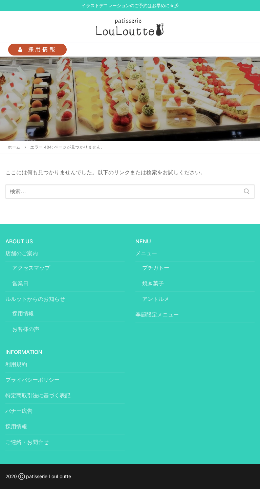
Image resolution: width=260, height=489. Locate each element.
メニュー (146, 253)
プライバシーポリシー (32, 379)
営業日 (20, 283)
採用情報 (41, 49)
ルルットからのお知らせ (35, 298)
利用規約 (16, 364)
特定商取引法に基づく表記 (37, 395)
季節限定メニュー (157, 314)
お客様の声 (25, 329)
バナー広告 (18, 410)
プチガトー (155, 267)
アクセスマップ (31, 267)
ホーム (14, 147)
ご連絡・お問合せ (27, 442)
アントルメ (155, 298)
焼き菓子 (153, 283)
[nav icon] (244, 50)
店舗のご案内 (21, 253)
